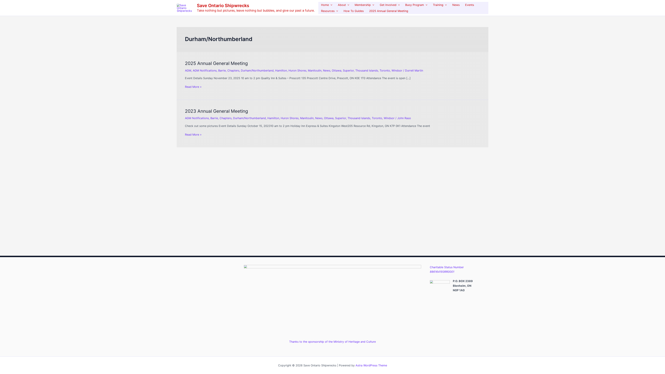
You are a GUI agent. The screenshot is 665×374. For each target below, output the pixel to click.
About (342, 5)
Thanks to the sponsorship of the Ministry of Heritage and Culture (332, 341)
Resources (328, 11)
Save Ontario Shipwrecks (223, 5)
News (456, 5)
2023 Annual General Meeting (216, 111)
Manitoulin (314, 70)
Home (325, 5)
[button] (330, 5)
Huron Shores (297, 70)
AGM (188, 70)
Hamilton (281, 70)
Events (469, 5)
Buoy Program (414, 5)
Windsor (397, 70)
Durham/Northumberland (257, 70)
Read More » (193, 86)
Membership (363, 5)
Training (438, 5)
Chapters (233, 70)
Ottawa (336, 70)
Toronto (385, 70)
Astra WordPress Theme (371, 365)
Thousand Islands (366, 70)
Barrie (222, 70)
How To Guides (354, 11)
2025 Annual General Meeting (388, 11)
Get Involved (388, 5)
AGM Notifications (205, 70)
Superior (348, 70)
